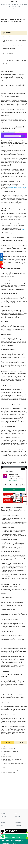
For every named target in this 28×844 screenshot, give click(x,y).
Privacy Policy (17, 816)
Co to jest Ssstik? (7, 36)
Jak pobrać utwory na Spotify (9, 772)
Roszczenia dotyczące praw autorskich (11, 751)
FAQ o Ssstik (6, 63)
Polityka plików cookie (7, 754)
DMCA (16, 813)
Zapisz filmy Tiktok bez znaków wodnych (17, 187)
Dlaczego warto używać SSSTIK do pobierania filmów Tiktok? (14, 41)
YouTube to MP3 (18, 822)
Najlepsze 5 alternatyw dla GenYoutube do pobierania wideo (14, 766)
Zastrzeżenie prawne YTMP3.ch (9, 748)
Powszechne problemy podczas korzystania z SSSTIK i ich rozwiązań (13, 53)
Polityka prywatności (7, 746)
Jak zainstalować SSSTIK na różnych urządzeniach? (14, 56)
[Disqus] (14, 792)
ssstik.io (24, 229)
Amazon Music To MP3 (19, 827)
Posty (4, 15)
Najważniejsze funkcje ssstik (9, 48)
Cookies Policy (3, 816)
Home (2, 825)
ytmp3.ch (14, 1)
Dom (1, 15)
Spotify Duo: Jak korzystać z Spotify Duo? (11, 770)
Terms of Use (3, 813)
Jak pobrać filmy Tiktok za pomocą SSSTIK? (12, 45)
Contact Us (3, 822)
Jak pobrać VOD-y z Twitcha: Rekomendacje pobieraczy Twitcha (12, 760)
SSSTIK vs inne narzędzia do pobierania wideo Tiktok (14, 60)
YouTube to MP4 (18, 825)
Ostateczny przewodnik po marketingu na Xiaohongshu (14, 763)
